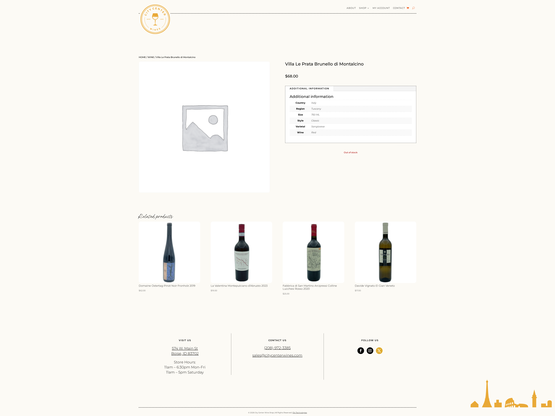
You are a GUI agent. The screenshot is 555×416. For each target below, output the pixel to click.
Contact (399, 8)
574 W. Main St (185, 348)
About (351, 8)
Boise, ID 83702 (185, 353)
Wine (151, 57)
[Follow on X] (379, 350)
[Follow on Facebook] (360, 350)
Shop (363, 8)
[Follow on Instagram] (370, 350)
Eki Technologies (300, 413)
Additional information (309, 88)
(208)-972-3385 (277, 348)
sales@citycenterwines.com (277, 355)
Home (142, 57)
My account (381, 8)
